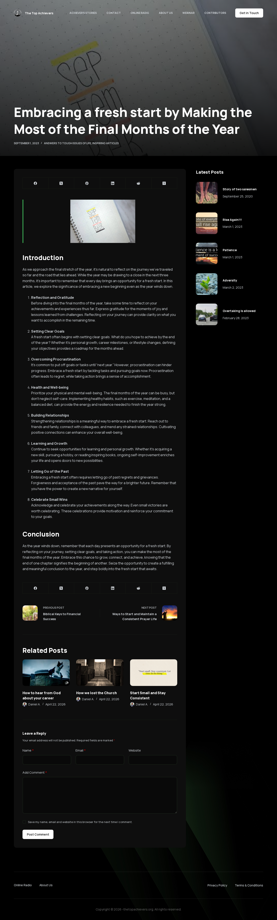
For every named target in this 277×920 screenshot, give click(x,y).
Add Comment (35, 772)
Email (81, 750)
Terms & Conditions (249, 885)
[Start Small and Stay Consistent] (153, 672)
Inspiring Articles (105, 143)
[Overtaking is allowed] (206, 314)
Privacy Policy (217, 885)
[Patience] (206, 253)
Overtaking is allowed (239, 311)
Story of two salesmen (240, 189)
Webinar (188, 13)
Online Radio (139, 13)
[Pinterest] (87, 183)
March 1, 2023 (232, 227)
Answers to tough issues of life (67, 143)
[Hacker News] (164, 183)
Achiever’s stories (83, 13)
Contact (113, 13)
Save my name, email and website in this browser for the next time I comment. (80, 822)
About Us (166, 13)
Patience (230, 250)
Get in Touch (249, 13)
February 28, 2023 (236, 318)
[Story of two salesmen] (206, 193)
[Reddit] (138, 183)
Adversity (230, 280)
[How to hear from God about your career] (46, 672)
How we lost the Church (96, 692)
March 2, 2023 (233, 287)
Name (28, 750)
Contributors (215, 13)
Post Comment (38, 834)
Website (135, 750)
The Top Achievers (39, 13)
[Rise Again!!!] (206, 223)
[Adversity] (206, 284)
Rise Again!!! (232, 220)
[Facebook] (35, 183)
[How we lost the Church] (99, 672)
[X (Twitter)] (61, 183)
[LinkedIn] (113, 183)
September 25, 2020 (238, 196)
